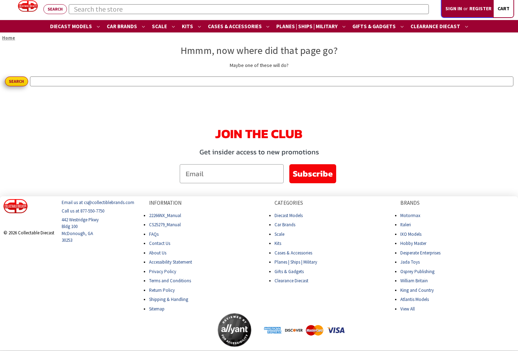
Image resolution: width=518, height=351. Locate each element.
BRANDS (410, 202)
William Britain (414, 281)
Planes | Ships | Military (307, 26)
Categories (289, 202)
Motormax (410, 215)
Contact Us (159, 243)
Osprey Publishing (417, 271)
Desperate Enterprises (420, 252)
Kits (188, 26)
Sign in (453, 8)
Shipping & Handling (168, 299)
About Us (157, 252)
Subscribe (313, 173)
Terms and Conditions (170, 281)
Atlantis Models (414, 299)
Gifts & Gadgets (374, 26)
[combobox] (249, 9)
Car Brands (122, 26)
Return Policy (162, 290)
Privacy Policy (162, 271)
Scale (160, 26)
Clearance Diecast (436, 26)
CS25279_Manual (165, 225)
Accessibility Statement (170, 262)
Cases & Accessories (235, 26)
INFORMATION (165, 202)
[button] (189, 330)
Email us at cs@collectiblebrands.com (98, 202)
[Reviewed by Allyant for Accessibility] (234, 330)
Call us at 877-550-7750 (83, 211)
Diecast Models (71, 26)
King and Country (417, 290)
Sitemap (157, 309)
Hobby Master (413, 243)
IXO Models (410, 234)
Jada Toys (410, 262)
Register (480, 8)
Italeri (405, 225)
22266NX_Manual (165, 215)
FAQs (154, 234)
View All (407, 309)
